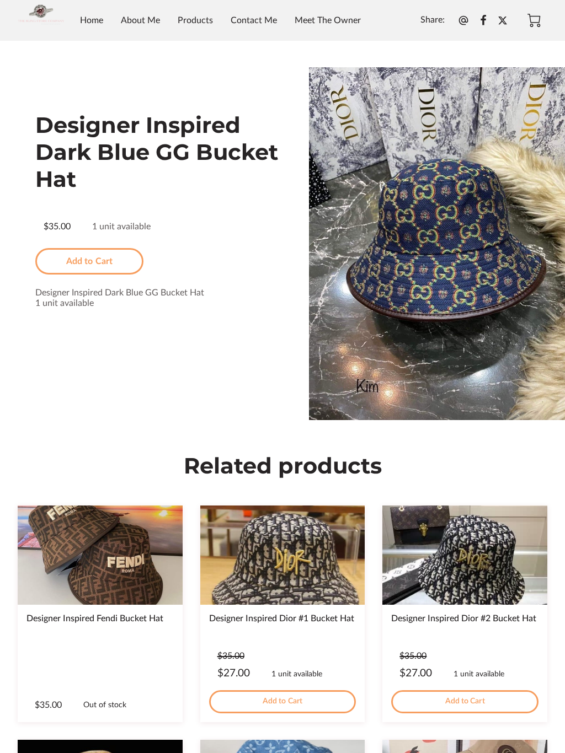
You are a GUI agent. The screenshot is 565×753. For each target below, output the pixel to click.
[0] (534, 20)
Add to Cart (89, 261)
